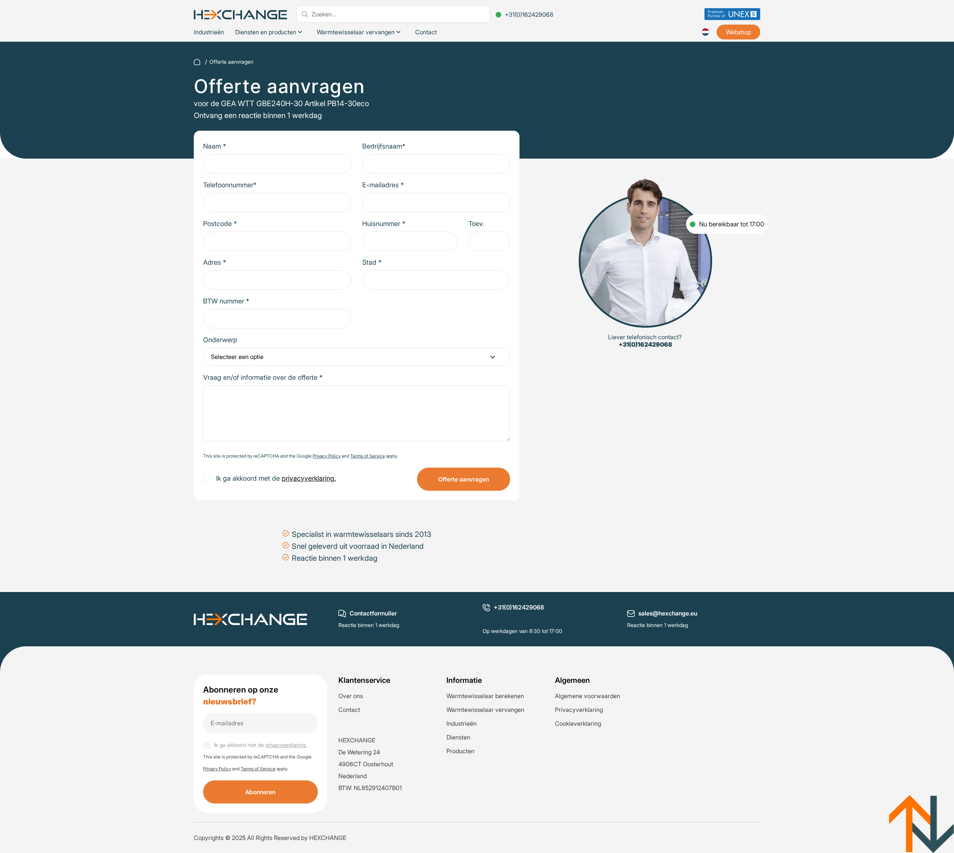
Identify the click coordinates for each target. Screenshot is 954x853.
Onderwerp (220, 340)
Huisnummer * (383, 223)
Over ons (350, 696)
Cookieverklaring (578, 723)
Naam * (214, 146)
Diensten (458, 737)
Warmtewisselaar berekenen (485, 696)
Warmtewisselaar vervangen (356, 32)
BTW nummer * (226, 301)
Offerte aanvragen (463, 479)
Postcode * (220, 223)
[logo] (240, 14)
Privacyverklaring (579, 709)
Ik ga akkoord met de (276, 478)
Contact (426, 32)
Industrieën (209, 32)
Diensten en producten (265, 32)
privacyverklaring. (309, 478)
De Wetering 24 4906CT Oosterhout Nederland (365, 764)
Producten (460, 751)
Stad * (372, 262)
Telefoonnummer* (230, 185)
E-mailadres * (383, 185)
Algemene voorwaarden (587, 696)
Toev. (476, 223)
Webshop (738, 32)
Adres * (214, 262)
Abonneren (260, 792)
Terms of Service (367, 456)
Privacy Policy (327, 456)
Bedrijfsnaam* (383, 146)
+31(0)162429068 (529, 14)
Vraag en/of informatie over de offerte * (263, 377)
